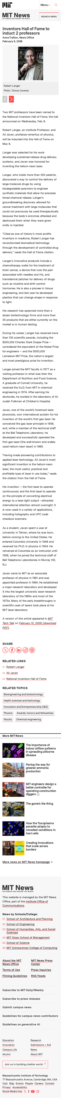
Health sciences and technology (22, 700)
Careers (38, 1083)
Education (8, 1040)
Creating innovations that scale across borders (39, 846)
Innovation (8, 1044)
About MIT (37, 1054)
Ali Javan (12, 673)
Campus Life (9, 1049)
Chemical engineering (28, 719)
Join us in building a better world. (24, 1064)
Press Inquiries (41, 969)
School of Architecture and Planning (30, 919)
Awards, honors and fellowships (35, 713)
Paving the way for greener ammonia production (38, 768)
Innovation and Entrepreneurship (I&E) (26, 706)
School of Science (18, 942)
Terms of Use (11, 969)
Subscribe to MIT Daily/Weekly (23, 990)
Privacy (6, 1087)
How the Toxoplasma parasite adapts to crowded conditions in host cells (41, 828)
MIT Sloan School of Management (28, 937)
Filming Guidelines (14, 976)
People (29, 1083)
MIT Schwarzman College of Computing (32, 947)
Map (11, 1083)
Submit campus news (16, 1007)
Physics (8, 713)
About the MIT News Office (11, 962)
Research (36, 1040)
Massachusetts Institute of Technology (25, 1075)
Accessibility (19, 1087)
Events (20, 1083)
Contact (49, 1083)
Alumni (6, 1054)
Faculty (8, 719)
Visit (5, 1083)
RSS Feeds (38, 976)
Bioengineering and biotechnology (23, 694)
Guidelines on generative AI (21, 1024)
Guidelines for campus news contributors (30, 1016)
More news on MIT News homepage (26, 862)
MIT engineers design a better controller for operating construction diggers (41, 789)
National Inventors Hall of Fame (26, 678)
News (34, 1049)
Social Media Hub (12, 1091)
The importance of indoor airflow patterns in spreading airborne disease (41, 750)
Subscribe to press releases (21, 998)
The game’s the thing (39, 803)
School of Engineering (20, 924)
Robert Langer (15, 666)
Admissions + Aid (41, 1044)
